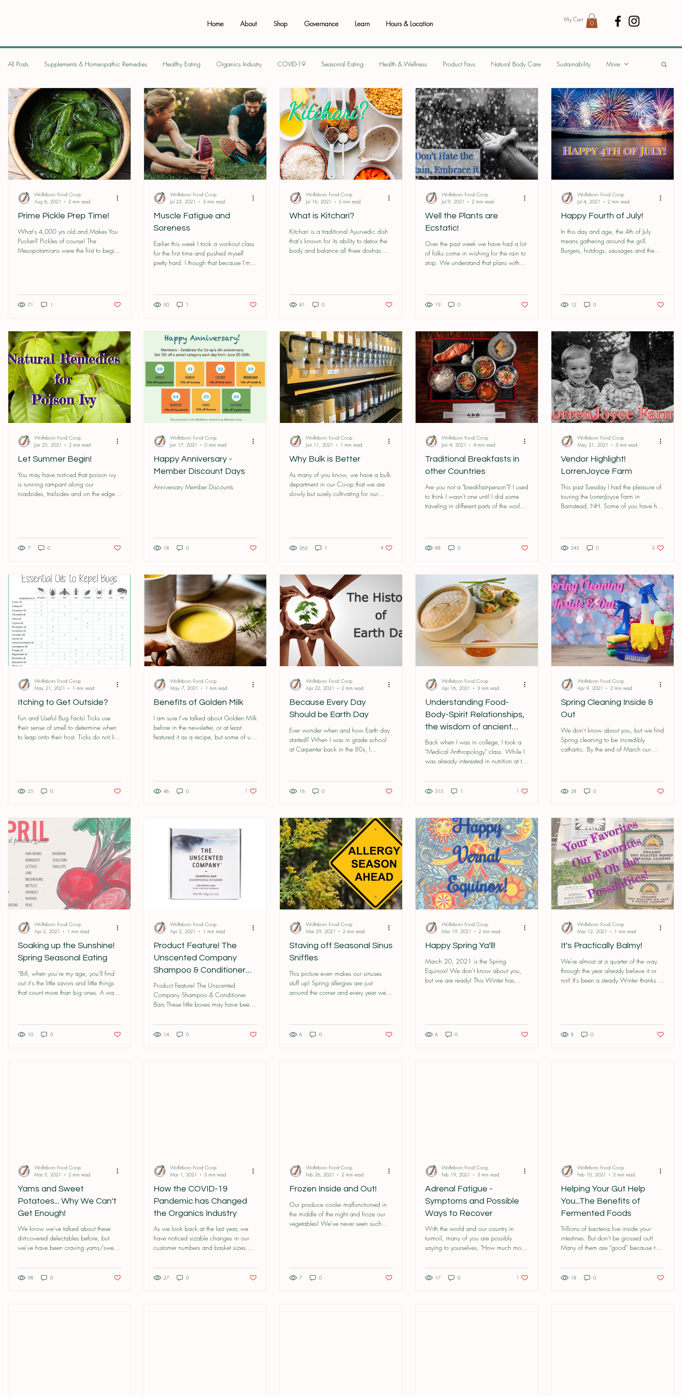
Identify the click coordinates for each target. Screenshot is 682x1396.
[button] (592, 20)
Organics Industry (239, 64)
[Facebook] (618, 21)
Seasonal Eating (342, 64)
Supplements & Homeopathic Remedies (95, 64)
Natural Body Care (516, 64)
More (613, 64)
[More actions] (120, 198)
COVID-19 (291, 64)
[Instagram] (634, 21)
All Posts (18, 64)
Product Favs (459, 64)
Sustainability (573, 64)
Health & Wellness (403, 64)
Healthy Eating (181, 64)
